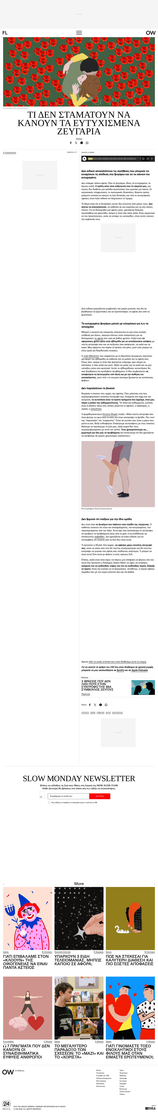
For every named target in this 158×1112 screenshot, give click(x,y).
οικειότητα (96, 409)
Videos (122, 1094)
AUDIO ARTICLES (117, 712)
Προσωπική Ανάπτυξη (62, 952)
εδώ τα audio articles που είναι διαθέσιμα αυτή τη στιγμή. (117, 662)
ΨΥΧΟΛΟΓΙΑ (85, 712)
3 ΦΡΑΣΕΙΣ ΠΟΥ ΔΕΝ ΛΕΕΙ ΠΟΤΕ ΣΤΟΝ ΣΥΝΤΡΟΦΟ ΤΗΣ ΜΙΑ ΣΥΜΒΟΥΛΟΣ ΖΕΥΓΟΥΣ (97, 685)
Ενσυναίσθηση (8, 1041)
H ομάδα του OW (102, 1076)
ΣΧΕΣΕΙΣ (92, 712)
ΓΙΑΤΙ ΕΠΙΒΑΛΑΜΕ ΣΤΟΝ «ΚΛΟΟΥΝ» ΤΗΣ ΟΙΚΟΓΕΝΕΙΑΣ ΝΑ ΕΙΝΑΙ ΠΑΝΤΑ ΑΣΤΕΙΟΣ (26, 962)
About (98, 1070)
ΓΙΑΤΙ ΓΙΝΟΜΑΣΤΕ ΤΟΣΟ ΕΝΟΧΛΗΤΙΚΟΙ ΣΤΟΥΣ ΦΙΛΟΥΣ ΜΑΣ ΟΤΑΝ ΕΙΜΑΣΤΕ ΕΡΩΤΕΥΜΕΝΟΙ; (130, 1051)
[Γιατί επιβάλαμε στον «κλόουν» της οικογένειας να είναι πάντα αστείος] (27, 918)
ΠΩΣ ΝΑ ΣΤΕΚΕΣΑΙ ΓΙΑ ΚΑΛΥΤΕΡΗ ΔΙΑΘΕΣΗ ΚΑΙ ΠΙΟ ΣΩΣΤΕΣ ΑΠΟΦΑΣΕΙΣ (129, 960)
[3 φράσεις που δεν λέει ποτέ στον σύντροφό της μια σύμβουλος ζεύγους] (143, 687)
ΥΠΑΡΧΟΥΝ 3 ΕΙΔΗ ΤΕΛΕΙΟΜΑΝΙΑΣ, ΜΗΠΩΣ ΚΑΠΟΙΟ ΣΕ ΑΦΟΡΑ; (78, 960)
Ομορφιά (123, 1084)
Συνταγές (123, 1081)
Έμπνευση (123, 1089)
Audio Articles (125, 1091)
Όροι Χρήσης (101, 1081)
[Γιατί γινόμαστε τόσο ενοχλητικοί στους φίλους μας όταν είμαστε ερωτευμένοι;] (130, 1008)
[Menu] (79, 32)
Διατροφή (123, 1078)
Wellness (123, 1076)
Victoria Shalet (110, 414)
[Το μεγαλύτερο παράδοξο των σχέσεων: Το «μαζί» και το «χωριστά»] (79, 1008)
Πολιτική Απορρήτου (103, 1078)
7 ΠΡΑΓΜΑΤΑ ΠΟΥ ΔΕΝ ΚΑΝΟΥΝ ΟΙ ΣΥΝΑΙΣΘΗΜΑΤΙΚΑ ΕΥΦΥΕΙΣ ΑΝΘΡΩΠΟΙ (26, 1051)
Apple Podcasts (139, 670)
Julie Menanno (91, 356)
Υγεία (122, 1070)
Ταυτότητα (100, 1073)
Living (122, 1086)
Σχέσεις (6, 952)
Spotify (120, 670)
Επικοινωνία (100, 1086)
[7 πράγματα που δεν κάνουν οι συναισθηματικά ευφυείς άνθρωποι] (27, 1008)
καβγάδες (100, 537)
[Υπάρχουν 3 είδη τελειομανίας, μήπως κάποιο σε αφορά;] (79, 918)
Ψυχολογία (79, 138)
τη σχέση (98, 338)
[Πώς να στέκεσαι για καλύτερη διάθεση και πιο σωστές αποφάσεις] (130, 918)
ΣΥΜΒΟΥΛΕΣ (100, 712)
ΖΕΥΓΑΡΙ (108, 712)
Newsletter (100, 1084)
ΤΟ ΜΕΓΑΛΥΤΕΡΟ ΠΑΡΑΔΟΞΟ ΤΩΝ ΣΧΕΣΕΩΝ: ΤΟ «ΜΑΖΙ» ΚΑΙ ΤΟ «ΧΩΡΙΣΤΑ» (79, 1051)
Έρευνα (109, 952)
